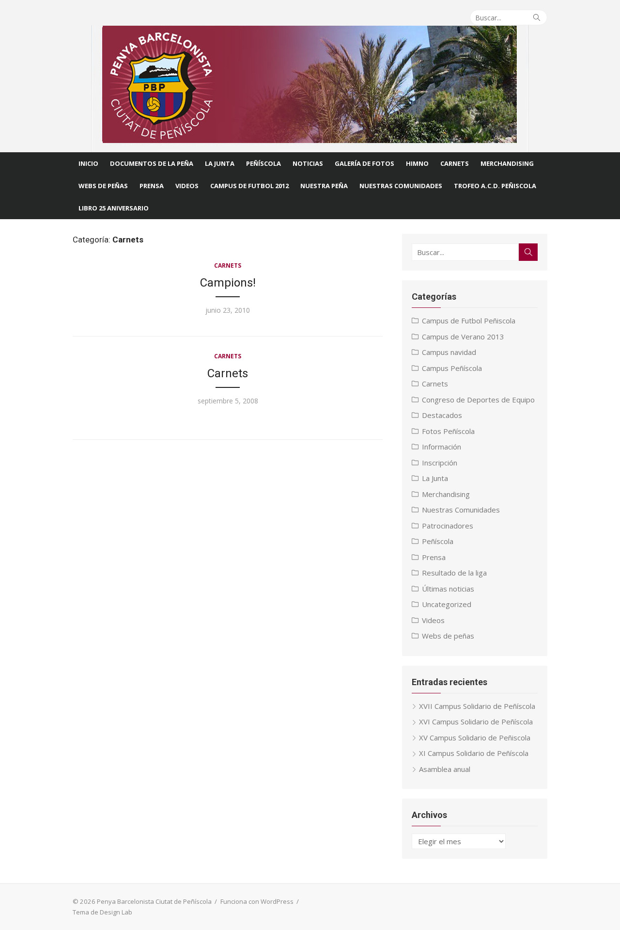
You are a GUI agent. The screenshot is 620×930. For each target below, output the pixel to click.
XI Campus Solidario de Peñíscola (473, 753)
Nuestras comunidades (400, 185)
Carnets (454, 163)
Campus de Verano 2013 (463, 336)
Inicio (88, 163)
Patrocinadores (447, 525)
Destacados (442, 415)
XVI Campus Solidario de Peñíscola (476, 721)
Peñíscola (263, 163)
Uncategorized (446, 604)
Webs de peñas (448, 636)
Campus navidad (449, 352)
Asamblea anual (444, 769)
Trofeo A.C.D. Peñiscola (495, 185)
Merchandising (507, 163)
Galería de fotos (364, 163)
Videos (187, 185)
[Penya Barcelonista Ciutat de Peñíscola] (310, 88)
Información (441, 446)
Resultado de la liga (454, 572)
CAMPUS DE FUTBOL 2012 (249, 185)
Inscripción (439, 462)
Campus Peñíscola (452, 368)
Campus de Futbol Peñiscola (468, 320)
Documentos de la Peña (151, 163)
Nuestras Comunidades (461, 509)
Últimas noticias (448, 588)
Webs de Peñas (103, 185)
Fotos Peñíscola (448, 431)
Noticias (308, 163)
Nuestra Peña (324, 185)
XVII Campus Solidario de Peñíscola (477, 706)
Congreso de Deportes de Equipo (478, 399)
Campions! (228, 282)
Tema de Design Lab (102, 912)
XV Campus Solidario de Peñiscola (474, 737)
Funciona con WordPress (257, 901)
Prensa (152, 185)
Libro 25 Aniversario (113, 208)
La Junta (219, 163)
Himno (417, 163)
